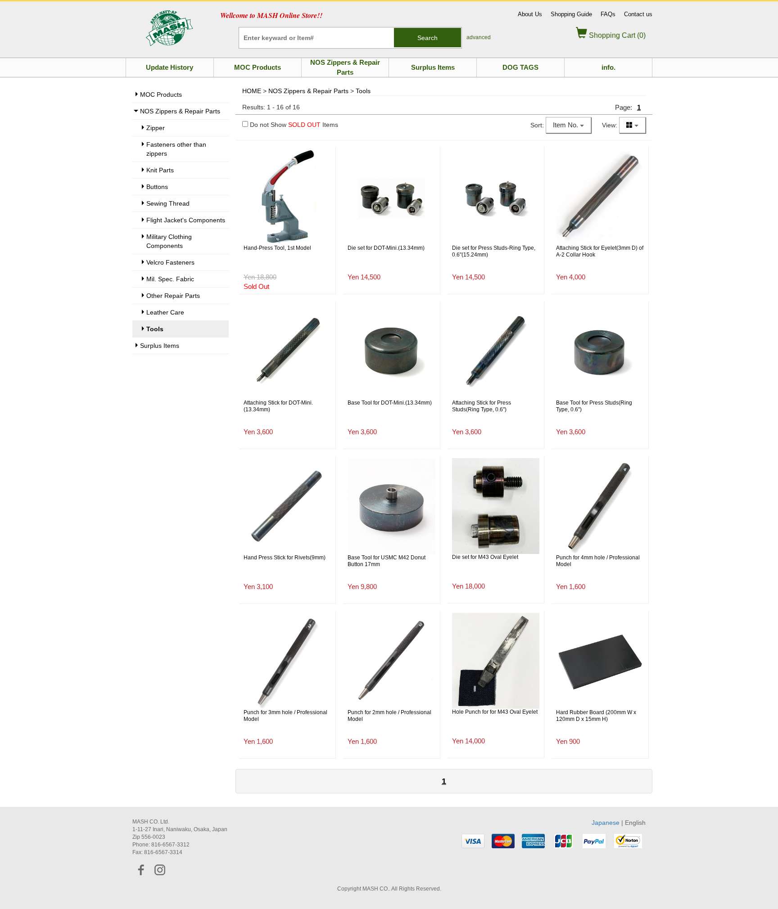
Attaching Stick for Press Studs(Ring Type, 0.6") (481, 406)
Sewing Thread (168, 203)
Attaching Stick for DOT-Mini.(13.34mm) (278, 406)
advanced (478, 37)
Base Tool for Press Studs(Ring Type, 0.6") (594, 406)
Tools (363, 90)
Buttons (157, 186)
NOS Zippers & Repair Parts (345, 67)
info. (608, 67)
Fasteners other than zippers (176, 149)
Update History (169, 67)
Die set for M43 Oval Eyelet (485, 557)
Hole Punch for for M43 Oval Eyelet (495, 712)
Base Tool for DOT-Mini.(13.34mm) (390, 403)
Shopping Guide (571, 14)
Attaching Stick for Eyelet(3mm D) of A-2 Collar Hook (599, 251)
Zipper (155, 127)
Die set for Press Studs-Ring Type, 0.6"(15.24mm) (493, 251)
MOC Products (257, 67)
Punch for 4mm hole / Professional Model (598, 561)
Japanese (606, 822)
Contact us (638, 14)
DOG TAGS (520, 67)
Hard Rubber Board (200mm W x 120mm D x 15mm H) (596, 716)
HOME (251, 90)
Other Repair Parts (173, 295)
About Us (530, 14)
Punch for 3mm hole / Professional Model (285, 716)
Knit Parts (160, 170)
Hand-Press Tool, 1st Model (277, 248)
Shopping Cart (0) (616, 35)
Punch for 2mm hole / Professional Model (389, 716)
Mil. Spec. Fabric (170, 279)
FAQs (608, 14)
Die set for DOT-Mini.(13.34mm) (386, 248)
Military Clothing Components (169, 241)
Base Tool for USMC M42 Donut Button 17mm (386, 561)
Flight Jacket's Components (185, 220)
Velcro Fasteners (170, 262)
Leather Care (165, 312)
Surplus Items (433, 67)
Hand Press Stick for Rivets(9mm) (285, 557)
